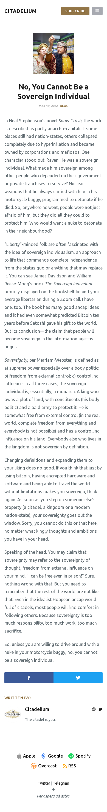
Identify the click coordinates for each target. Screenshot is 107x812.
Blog (64, 106)
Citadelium (37, 709)
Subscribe (75, 11)
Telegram (61, 783)
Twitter (44, 783)
